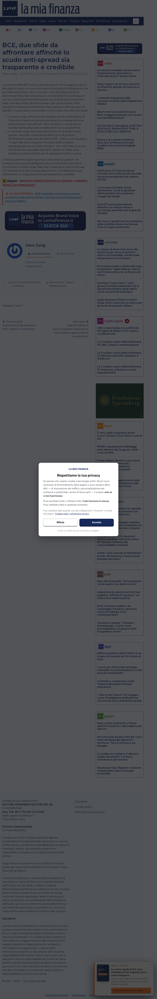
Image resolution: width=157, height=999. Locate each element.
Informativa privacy (79, 513)
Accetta (96, 522)
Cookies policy (62, 513)
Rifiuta (60, 522)
